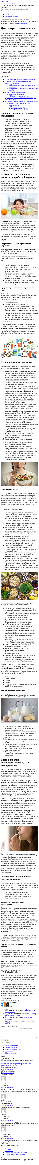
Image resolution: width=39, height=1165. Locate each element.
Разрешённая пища (16, 94)
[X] (7, 1004)
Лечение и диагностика (13, 1049)
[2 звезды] (2, 1000)
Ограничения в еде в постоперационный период (18, 108)
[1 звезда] (1, 1000)
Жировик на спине (7, 1073)
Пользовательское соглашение (15, 1154)
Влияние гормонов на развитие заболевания (20, 79)
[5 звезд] (6, 1000)
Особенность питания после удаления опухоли (21, 101)
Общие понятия (10, 1053)
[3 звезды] (3, 1000)
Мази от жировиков (7, 1069)
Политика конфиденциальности (16, 1152)
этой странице (22, 23)
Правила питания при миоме (15, 92)
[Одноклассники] (5, 1004)
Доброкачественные (11, 1046)
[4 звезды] (5, 1000)
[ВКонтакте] (2, 1004)
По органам (9, 1051)
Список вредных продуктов (19, 96)
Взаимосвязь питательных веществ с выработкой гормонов (18, 82)
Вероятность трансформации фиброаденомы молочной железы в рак (16, 1064)
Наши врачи (9, 1151)
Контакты (8, 1149)
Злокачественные (11, 1047)
